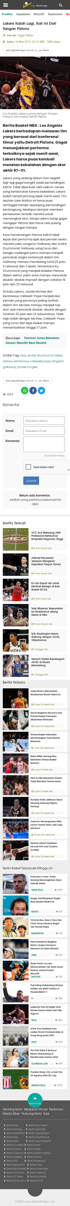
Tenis (34, 955)
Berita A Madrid (38, 1176)
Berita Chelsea (14, 1156)
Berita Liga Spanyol (39, 1133)
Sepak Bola (37, 889)
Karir (46, 1113)
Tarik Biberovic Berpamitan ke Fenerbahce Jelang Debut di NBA (47, 611)
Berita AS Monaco (16, 1180)
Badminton (55, 14)
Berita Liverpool (15, 1153)
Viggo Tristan (25, 35)
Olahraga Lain (39, 1063)
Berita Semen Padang (38, 1153)
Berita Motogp (14, 1129)
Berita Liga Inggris (38, 1125)
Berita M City (36, 1180)
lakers (58, 355)
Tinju (34, 1020)
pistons (7, 361)
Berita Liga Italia (37, 1129)
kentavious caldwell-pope (32, 361)
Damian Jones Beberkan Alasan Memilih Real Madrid (33, 340)
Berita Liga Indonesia (40, 1141)
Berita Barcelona (15, 1164)
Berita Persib (33, 1144)
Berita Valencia (38, 1172)
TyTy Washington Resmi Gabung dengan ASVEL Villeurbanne (45, 637)
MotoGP (39, 14)
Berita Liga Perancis (39, 1137)
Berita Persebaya (36, 1160)
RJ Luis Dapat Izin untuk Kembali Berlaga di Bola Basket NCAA (45, 586)
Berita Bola (12, 1125)
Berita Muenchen (39, 1168)
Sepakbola (23, 14)
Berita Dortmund (15, 1172)
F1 (32, 998)
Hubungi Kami (32, 1113)
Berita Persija (34, 1149)
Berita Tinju (12, 1137)
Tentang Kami (12, 1109)
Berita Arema (34, 1156)
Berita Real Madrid (16, 1168)
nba (23, 355)
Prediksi (7, 14)
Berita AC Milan (15, 1176)
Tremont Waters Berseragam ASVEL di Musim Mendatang (47, 662)
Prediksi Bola (38, 1085)
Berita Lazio (36, 1164)
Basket (34, 911)
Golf (34, 1042)
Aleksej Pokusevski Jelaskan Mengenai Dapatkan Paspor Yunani (46, 561)
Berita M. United (15, 1144)
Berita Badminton (16, 1133)
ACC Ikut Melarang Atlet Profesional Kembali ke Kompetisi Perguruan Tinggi (47, 536)
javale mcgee (27, 366)
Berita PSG (12, 1160)
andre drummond (40, 355)
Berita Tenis (12, 1141)
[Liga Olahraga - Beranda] (35, 5)
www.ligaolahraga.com (39, 1201)
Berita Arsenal (14, 1149)
